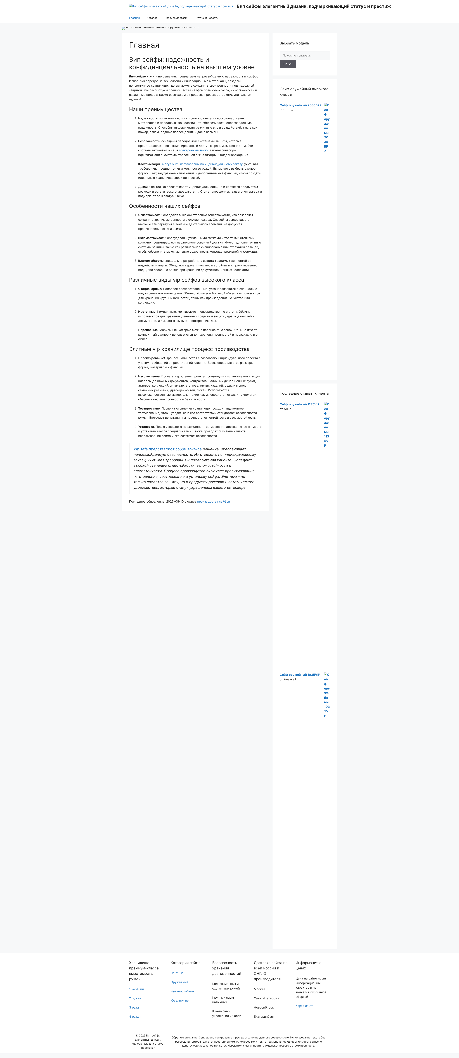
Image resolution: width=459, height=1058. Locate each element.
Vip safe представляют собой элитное (168, 449)
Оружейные (179, 982)
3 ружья (135, 1007)
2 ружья (135, 998)
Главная (134, 18)
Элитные (177, 973)
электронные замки (194, 150)
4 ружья (135, 1016)
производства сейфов (213, 501)
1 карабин (136, 989)
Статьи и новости (206, 18)
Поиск (287, 64)
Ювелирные (180, 1000)
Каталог (152, 18)
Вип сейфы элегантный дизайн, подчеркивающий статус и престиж (314, 6)
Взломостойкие (182, 991)
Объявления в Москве (16, 1055)
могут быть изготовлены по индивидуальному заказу (202, 164)
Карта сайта (304, 1006)
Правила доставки (176, 18)
